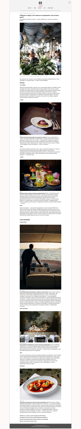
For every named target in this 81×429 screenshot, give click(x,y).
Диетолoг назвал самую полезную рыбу (28, 421)
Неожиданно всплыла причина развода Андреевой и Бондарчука (33, 417)
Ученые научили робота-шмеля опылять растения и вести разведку (34, 419)
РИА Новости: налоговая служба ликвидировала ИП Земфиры (33, 415)
